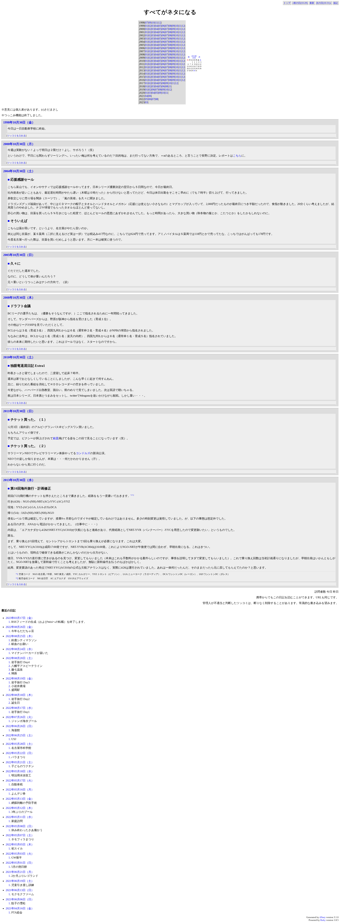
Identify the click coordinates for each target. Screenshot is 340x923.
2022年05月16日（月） (20, 789)
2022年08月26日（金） (20, 626)
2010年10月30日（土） (19, 357)
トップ (287, 3)
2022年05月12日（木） (20, 807)
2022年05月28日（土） (20, 743)
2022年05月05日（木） (20, 844)
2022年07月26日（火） (20, 717)
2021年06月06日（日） (20, 899)
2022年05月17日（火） (20, 780)
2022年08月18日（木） (20, 694)
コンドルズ (83, 453)
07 (146, 22)
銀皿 (56, 438)
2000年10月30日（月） (19, 144)
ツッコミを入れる (16, 135)
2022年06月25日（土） (20, 735)
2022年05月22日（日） (20, 753)
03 (153, 25)
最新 (312, 3)
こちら (237, 155)
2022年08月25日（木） (20, 636)
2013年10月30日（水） (19, 480)
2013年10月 (194, 57)
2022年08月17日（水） (20, 707)
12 (159, 22)
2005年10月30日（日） (19, 255)
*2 (133, 495)
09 (149, 22)
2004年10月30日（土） (19, 171)
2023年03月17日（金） (20, 617)
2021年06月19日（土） (20, 880)
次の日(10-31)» (323, 3)
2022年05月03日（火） (20, 853)
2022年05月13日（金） (20, 798)
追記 (335, 3)
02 (149, 25)
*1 (131, 495)
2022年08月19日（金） (20, 678)
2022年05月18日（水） (20, 771)
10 (153, 22)
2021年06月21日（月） (20, 871)
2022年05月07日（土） (20, 835)
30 (194, 71)
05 (159, 25)
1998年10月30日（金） (19, 122)
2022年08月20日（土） (20, 658)
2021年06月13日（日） (20, 890)
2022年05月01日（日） (20, 862)
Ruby (323, 920)
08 (170, 25)
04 (156, 25)
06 (163, 25)
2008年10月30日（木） (19, 297)
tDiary (323, 917)
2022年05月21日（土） (20, 762)
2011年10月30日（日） (19, 411)
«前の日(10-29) (300, 3)
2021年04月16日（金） (20, 908)
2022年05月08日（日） (20, 826)
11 (156, 22)
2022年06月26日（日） (20, 726)
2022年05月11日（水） (20, 816)
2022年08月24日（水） (20, 649)
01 (146, 25)
